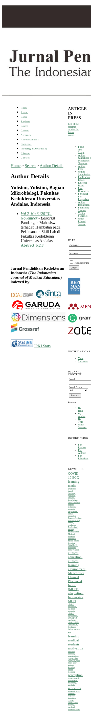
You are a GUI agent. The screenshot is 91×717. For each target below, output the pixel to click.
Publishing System (83, 209)
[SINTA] (61, 297)
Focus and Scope (81, 149)
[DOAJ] (23, 297)
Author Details (51, 165)
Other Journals (82, 426)
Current (25, 130)
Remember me (82, 262)
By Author (81, 415)
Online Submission (84, 173)
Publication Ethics (84, 178)
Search (24, 126)
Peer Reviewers (83, 189)
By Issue (80, 409)
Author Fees (81, 167)
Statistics (26, 144)
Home (24, 107)
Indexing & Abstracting (34, 148)
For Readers (82, 446)
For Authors (82, 451)
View (80, 358)
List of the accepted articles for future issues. (73, 129)
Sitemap (25, 153)
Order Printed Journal (81, 221)
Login (24, 117)
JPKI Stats (42, 346)
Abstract (27, 245)
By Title (80, 420)
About (24, 112)
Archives (26, 135)
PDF (40, 245)
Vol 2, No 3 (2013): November (36, 215)
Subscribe (83, 361)
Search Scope (75, 387)
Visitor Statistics (82, 214)
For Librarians (83, 457)
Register (25, 121)
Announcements (30, 139)
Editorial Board (82, 184)
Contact (25, 157)
